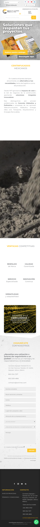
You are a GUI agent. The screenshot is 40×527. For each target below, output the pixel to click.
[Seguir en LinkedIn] (35, 2)
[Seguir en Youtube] (31, 2)
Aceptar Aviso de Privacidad (14, 447)
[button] (36, 522)
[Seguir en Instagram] (28, 2)
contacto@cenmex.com (30, 518)
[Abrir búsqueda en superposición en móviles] (20, 17)
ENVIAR (31, 450)
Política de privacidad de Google (12, 458)
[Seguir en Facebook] (25, 2)
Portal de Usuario (30, 5)
